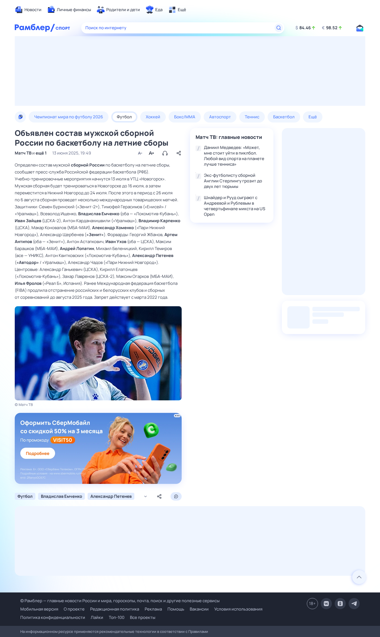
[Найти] (278, 27)
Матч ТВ (23, 153)
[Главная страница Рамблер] (35, 27)
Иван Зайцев (28, 221)
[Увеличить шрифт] (151, 153)
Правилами (198, 631)
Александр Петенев (152, 255)
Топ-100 (116, 617)
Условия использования (238, 609)
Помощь (175, 609)
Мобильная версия (39, 609)
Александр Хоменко (113, 228)
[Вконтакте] (326, 603)
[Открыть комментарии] (176, 496)
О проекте (74, 609)
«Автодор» (27, 262)
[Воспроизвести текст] (165, 153)
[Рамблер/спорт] (63, 27)
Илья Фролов (28, 283)
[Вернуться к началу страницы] (359, 577)
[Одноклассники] (340, 603)
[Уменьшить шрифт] (140, 153)
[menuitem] (28, 10)
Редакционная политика (114, 609)
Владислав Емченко (98, 214)
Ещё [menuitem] (313, 117)
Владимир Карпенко (159, 221)
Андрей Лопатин (77, 248)
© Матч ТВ (24, 404)
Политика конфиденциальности (52, 617)
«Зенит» (95, 234)
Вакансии (199, 609)
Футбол (25, 496)
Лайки (97, 617)
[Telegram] (354, 603)
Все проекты (142, 617)
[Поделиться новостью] (179, 153)
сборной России (88, 165)
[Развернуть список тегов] (145, 497)
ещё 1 (41, 153)
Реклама (153, 609)
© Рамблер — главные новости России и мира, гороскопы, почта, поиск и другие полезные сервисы (119, 601)
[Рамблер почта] (359, 27)
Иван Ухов (115, 241)
